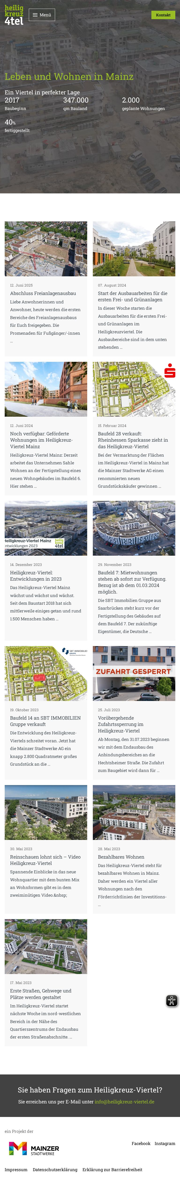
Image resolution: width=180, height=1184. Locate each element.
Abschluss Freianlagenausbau (43, 293)
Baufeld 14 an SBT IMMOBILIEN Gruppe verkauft (45, 721)
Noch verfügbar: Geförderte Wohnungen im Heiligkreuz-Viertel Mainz (41, 439)
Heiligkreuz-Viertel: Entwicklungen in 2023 (36, 575)
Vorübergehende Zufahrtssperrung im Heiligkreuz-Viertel (121, 724)
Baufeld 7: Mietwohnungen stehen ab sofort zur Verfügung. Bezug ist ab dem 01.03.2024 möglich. (132, 582)
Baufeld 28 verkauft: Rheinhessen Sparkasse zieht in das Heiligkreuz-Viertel (133, 439)
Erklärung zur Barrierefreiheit (112, 1169)
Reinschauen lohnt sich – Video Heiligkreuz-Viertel (45, 860)
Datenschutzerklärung (55, 1169)
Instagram (165, 1143)
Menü (45, 15)
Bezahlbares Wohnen (121, 857)
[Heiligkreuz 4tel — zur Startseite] (14, 15)
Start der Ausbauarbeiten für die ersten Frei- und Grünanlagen (132, 296)
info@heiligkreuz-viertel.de (124, 1102)
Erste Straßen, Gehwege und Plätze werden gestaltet (40, 994)
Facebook (141, 1143)
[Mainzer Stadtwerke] (34, 1148)
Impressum (16, 1169)
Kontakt (163, 14)
